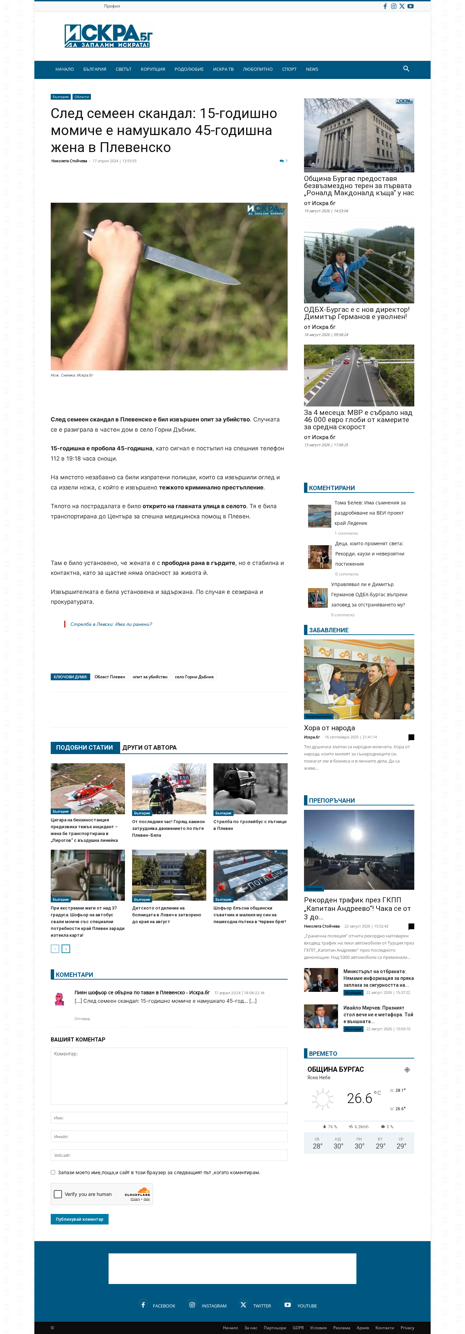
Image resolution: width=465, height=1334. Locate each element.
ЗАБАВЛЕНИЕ (329, 630)
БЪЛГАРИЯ (94, 69)
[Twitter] (402, 6)
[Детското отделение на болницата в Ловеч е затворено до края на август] (169, 876)
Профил (112, 6)
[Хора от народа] (359, 679)
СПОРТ (289, 69)
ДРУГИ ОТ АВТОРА (149, 747)
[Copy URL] (243, 186)
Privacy (407, 1328)
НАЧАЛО (64, 69)
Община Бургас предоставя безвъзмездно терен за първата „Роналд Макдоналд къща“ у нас (359, 186)
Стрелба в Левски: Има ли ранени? (111, 624)
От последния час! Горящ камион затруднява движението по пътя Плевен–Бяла (168, 828)
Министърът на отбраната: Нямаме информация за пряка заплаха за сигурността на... (378, 978)
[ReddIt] (141, 186)
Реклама (341, 1328)
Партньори (275, 1328)
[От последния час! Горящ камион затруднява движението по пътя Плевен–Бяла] (169, 789)
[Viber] (192, 186)
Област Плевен (110, 677)
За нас (250, 1328)
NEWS (312, 69)
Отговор (82, 1018)
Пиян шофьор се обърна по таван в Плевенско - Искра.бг (142, 992)
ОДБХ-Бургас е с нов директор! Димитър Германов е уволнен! (357, 313)
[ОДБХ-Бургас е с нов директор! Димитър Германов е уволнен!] (359, 263)
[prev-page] (55, 949)
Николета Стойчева (69, 160)
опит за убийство (150, 677)
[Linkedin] (124, 186)
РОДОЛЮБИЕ (189, 69)
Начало (230, 1328)
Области (82, 96)
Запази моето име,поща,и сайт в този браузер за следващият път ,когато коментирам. (159, 1172)
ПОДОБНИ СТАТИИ (84, 747)
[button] (406, 69)
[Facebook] (385, 6)
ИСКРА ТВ (223, 69)
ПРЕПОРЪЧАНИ (332, 800)
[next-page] (66, 949)
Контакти (384, 1328)
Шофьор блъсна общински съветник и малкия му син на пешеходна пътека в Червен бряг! (249, 914)
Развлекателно (319, 716)
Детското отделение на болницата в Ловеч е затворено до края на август (166, 914)
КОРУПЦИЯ (153, 69)
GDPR (298, 1328)
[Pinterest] (226, 186)
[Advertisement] (169, 397)
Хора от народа (329, 728)
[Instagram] (393, 6)
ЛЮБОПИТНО (258, 69)
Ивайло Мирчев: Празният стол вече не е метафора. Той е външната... (378, 1014)
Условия (318, 1328)
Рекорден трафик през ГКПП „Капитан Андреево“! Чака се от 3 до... (357, 908)
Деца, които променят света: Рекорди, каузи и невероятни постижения (369, 553)
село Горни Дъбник (194, 677)
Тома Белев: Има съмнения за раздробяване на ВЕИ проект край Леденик (370, 512)
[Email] (158, 186)
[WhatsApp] (175, 186)
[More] (260, 186)
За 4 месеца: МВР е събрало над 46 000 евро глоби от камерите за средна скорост (358, 420)
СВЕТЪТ (123, 69)
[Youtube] (410, 6)
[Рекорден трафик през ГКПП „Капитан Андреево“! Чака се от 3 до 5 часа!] (359, 850)
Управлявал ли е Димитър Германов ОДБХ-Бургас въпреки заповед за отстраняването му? (369, 594)
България (61, 96)
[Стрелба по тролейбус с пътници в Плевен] (250, 789)
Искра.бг (312, 736)
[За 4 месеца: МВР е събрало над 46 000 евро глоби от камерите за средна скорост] (359, 376)
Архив (363, 1328)
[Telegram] (209, 186)
